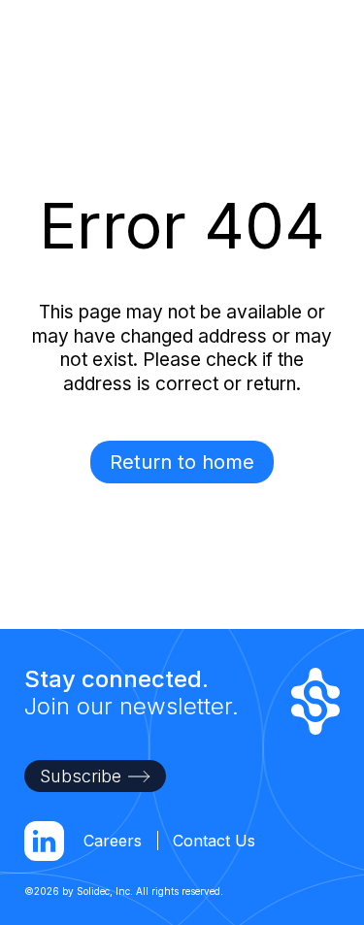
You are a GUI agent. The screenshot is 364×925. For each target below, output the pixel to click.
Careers (112, 840)
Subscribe (80, 776)
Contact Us (214, 840)
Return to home (182, 462)
